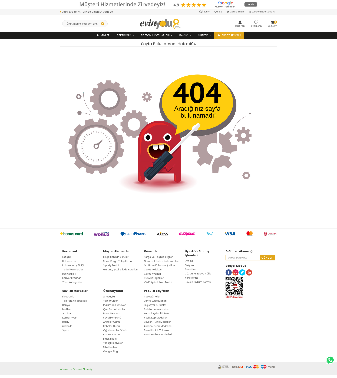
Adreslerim (191, 278)
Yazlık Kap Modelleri (155, 317)
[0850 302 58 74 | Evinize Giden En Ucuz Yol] (86, 8)
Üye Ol (189, 261)
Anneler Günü (111, 322)
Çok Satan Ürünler (114, 309)
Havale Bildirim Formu (198, 282)
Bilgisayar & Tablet (155, 305)
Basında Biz (69, 274)
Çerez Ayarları (152, 274)
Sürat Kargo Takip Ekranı (117, 261)
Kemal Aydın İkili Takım (157, 313)
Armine (66, 313)
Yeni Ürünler (110, 301)
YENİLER (105, 35)
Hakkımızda (69, 261)
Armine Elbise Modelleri (158, 334)
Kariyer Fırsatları (71, 278)
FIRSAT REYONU (231, 35)
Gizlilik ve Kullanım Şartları (159, 265)
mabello (67, 326)
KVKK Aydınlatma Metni (158, 282)
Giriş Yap (190, 265)
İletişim (206, 11)
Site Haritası (110, 347)
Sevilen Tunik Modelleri (157, 322)
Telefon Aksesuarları (155, 35)
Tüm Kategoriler (72, 282)
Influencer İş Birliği (73, 265)
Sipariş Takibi (237, 11)
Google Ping (110, 351)
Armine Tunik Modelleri (157, 326)
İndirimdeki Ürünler (114, 305)
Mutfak (203, 35)
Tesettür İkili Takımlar (157, 330)
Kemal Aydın (69, 317)
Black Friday (110, 338)
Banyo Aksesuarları (155, 301)
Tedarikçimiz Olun (73, 269)
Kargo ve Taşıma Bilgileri (158, 257)
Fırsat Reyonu (111, 313)
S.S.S (219, 11)
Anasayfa (109, 296)
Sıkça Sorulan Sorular (115, 257)
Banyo (183, 35)
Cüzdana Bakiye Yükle (198, 273)
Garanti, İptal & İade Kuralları (120, 269)
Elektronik (124, 35)
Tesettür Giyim (153, 296)
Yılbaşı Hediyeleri (113, 343)
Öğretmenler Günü (115, 330)
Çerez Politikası (153, 269)
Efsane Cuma (111, 334)
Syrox (65, 330)
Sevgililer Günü (112, 317)
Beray (65, 322)
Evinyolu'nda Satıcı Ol (263, 11)
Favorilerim (191, 269)
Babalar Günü (111, 326)
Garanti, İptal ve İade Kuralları (161, 261)
